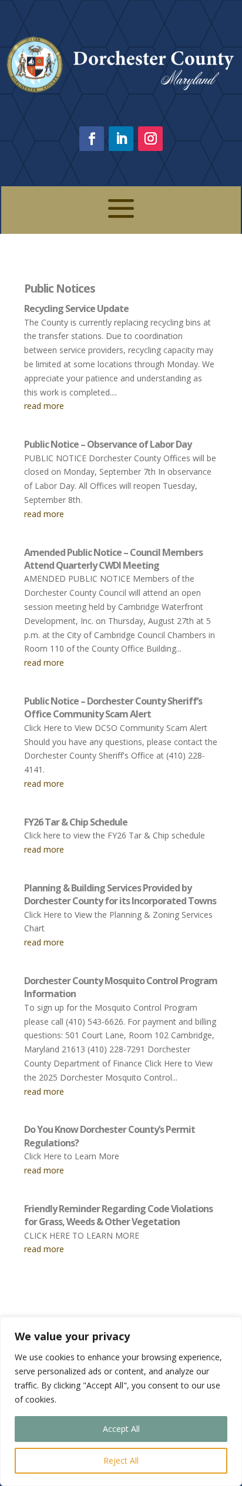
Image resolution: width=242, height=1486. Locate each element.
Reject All (121, 1460)
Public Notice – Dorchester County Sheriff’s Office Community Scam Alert (113, 707)
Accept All (121, 1428)
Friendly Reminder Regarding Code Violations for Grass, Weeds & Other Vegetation (118, 1215)
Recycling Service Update (76, 308)
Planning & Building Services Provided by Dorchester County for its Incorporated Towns (120, 894)
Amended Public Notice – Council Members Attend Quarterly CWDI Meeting (113, 559)
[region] (121, 1401)
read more (44, 405)
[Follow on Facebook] (91, 138)
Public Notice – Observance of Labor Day (107, 444)
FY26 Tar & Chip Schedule (75, 822)
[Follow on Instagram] (150, 138)
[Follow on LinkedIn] (121, 138)
